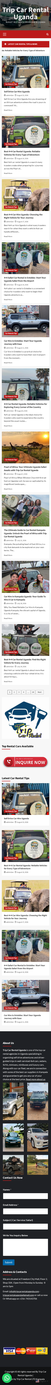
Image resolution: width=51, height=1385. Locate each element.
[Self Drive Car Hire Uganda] (25, 72)
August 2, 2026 (22, 474)
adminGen (10, 95)
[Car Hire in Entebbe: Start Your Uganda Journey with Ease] (25, 321)
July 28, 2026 (21, 603)
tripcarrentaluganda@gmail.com (18, 1295)
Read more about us (35, 1079)
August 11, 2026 (22, 348)
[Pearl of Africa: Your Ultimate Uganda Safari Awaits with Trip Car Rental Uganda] (25, 447)
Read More (8, 110)
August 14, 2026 (22, 285)
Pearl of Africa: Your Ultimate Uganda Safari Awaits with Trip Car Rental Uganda (25, 468)
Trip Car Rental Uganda (25, 13)
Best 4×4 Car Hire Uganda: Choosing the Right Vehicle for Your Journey (23, 216)
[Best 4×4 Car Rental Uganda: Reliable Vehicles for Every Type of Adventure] (25, 132)
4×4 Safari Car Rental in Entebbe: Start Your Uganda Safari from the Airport (25, 279)
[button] (5, 33)
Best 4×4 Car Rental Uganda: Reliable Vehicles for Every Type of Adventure (22, 153)
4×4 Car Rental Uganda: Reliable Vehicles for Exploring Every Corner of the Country (25, 405)
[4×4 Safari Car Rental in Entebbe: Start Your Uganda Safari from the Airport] (25, 258)
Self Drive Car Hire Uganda (17, 91)
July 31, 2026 (21, 540)
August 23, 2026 (22, 95)
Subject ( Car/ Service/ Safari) (18, 1220)
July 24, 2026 (21, 666)
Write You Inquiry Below (15, 1235)
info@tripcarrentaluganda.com (24, 1291)
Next (40, 692)
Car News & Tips (11, 84)
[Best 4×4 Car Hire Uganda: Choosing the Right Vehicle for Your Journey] (25, 195)
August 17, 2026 (22, 221)
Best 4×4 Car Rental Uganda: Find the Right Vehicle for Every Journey (25, 661)
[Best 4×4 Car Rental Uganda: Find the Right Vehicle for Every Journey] (25, 640)
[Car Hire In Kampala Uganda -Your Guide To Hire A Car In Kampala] (25, 577)
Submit (8, 1262)
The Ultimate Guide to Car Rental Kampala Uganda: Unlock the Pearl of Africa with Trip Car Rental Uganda (25, 533)
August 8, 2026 (22, 411)
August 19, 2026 (22, 158)
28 (33, 692)
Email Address (10, 1204)
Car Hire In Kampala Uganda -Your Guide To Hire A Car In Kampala (25, 598)
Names (7, 1189)
